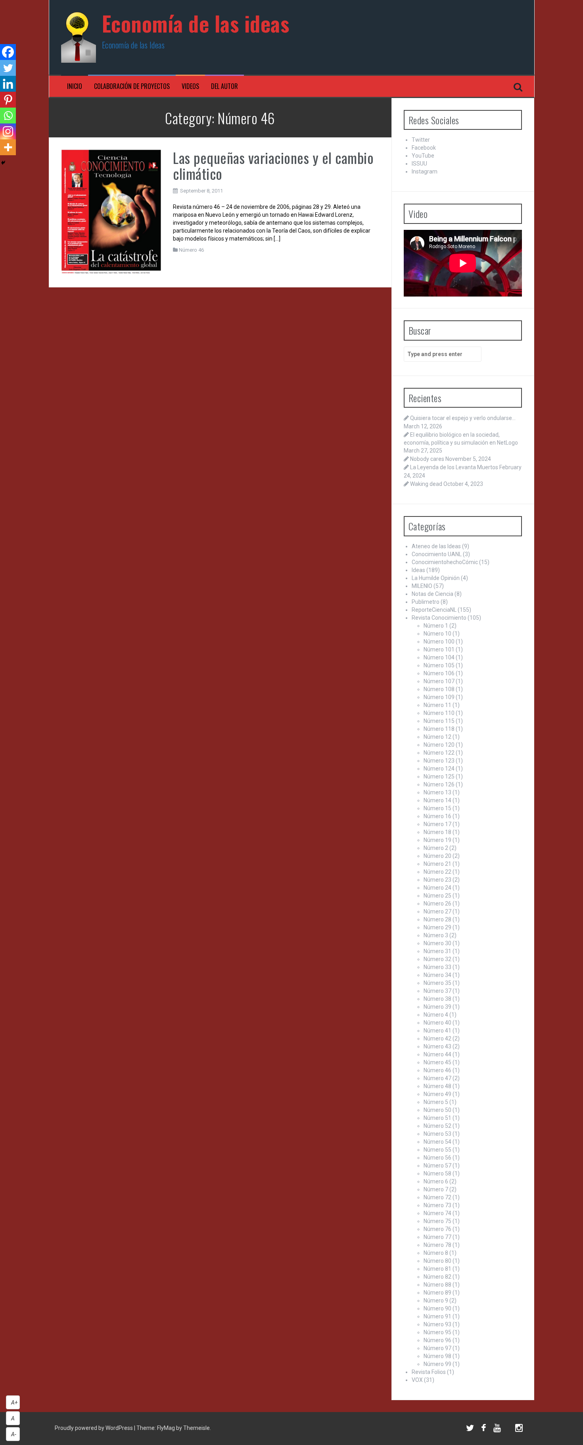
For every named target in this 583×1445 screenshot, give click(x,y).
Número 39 (437, 1007)
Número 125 (439, 776)
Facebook (424, 147)
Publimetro (425, 602)
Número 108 (439, 689)
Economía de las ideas (196, 23)
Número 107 (439, 681)
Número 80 (437, 1261)
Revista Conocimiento (439, 618)
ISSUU (419, 163)
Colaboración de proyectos (132, 86)
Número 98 (437, 1356)
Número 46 (191, 250)
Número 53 (437, 1134)
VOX (417, 1380)
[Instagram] (8, 131)
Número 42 (437, 1038)
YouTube (423, 155)
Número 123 (439, 760)
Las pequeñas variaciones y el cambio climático (273, 165)
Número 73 (437, 1205)
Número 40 (437, 1022)
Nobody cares (427, 459)
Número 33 (437, 967)
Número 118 (439, 729)
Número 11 (437, 705)
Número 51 (437, 1118)
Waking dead (426, 484)
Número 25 (437, 895)
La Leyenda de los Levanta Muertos (454, 467)
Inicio (74, 86)
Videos (190, 86)
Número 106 (439, 673)
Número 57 (437, 1165)
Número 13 (437, 792)
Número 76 (437, 1229)
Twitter (421, 140)
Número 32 (437, 959)
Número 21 (437, 864)
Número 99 (437, 1364)
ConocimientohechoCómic (445, 562)
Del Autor (224, 86)
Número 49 (437, 1094)
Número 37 (437, 991)
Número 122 (439, 752)
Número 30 (437, 943)
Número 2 (436, 848)
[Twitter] (8, 68)
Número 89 (437, 1292)
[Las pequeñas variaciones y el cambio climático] (111, 212)
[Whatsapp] (8, 115)
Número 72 (437, 1197)
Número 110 (439, 713)
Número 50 (437, 1110)
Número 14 (437, 800)
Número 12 (437, 737)
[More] (8, 147)
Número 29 (437, 927)
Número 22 (437, 872)
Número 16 (437, 816)
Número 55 (437, 1149)
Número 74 (437, 1213)
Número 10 (437, 633)
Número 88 (437, 1284)
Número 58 (437, 1173)
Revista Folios (429, 1372)
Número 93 (437, 1324)
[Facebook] (8, 52)
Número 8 (436, 1253)
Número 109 (439, 697)
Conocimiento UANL (437, 554)
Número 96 (437, 1340)
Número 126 (439, 784)
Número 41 (437, 1030)
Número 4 (436, 1014)
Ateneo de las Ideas (436, 546)
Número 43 (437, 1046)
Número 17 (437, 824)
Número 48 (437, 1086)
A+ (14, 1402)
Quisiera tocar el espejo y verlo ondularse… (463, 418)
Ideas (418, 570)
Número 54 (437, 1142)
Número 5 (436, 1102)
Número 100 (439, 641)
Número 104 (439, 657)
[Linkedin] (8, 84)
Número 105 (439, 665)
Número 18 (437, 832)
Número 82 (437, 1277)
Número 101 (439, 649)
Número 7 (436, 1189)
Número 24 (437, 887)
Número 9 (436, 1300)
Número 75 (437, 1221)
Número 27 (437, 911)
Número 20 (437, 856)
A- (13, 1434)
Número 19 (437, 840)
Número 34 (437, 975)
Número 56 (437, 1157)
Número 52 (437, 1126)
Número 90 (437, 1308)
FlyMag (166, 1428)
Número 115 (439, 721)
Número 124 (439, 768)
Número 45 (437, 1062)
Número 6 (436, 1181)
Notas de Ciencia (432, 594)
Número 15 (437, 808)
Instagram (424, 171)
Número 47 (437, 1078)
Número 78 (437, 1245)
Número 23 (437, 880)
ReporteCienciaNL (434, 610)
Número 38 (437, 999)
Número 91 (437, 1316)
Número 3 (436, 935)
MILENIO (422, 586)
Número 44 (437, 1054)
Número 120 (439, 745)
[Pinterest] (8, 100)
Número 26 (437, 903)
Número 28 (437, 919)
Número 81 (437, 1269)
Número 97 (437, 1348)
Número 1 (436, 625)
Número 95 (437, 1332)
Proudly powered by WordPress (94, 1428)
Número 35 (437, 983)
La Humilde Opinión (436, 578)
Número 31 (437, 951)
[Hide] (3, 163)
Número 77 (437, 1237)
